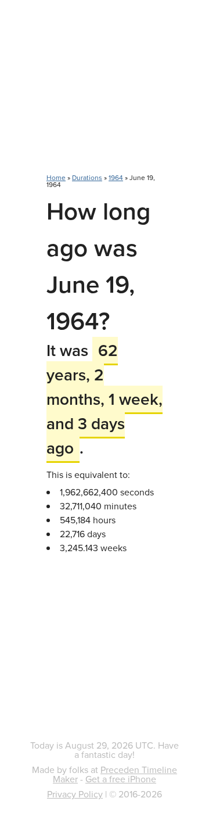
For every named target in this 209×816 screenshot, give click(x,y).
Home (56, 177)
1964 (116, 177)
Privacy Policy (75, 794)
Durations (87, 177)
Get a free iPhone (120, 778)
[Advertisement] (104, 93)
